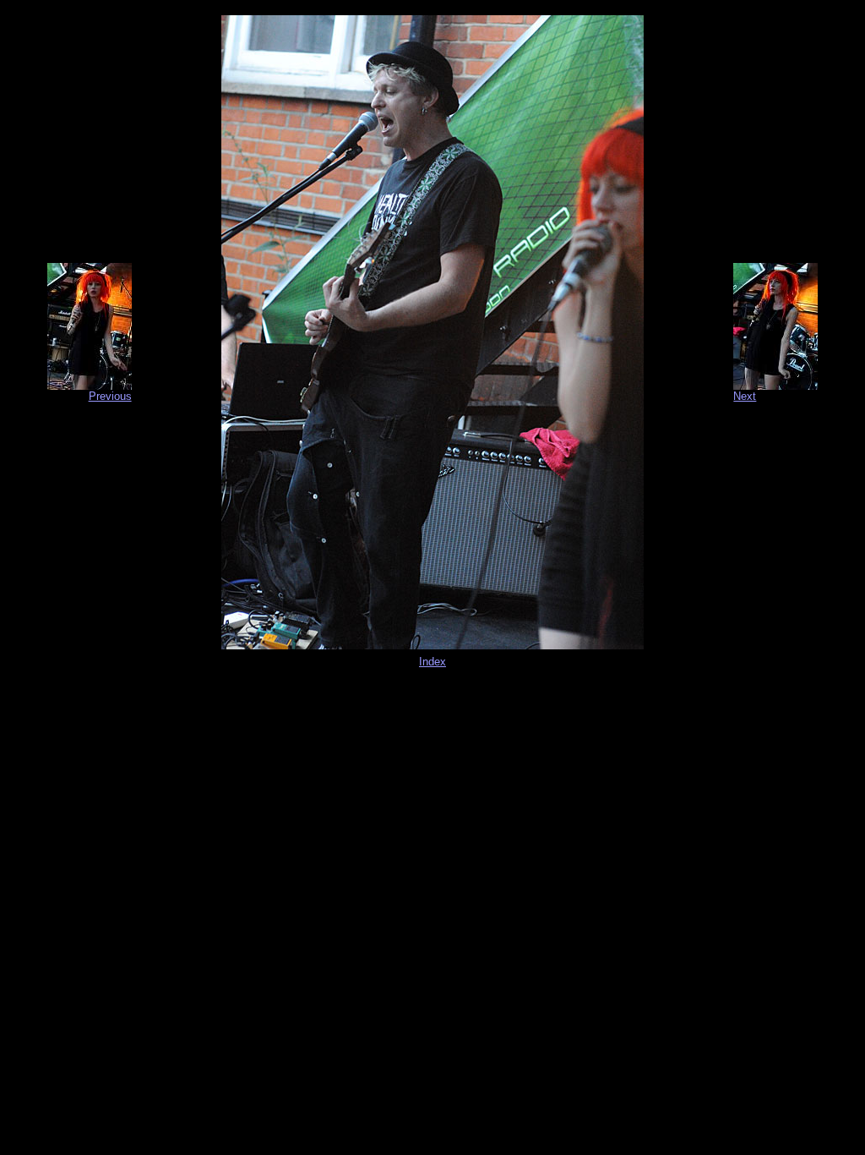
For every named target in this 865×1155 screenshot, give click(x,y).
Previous (110, 396)
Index (432, 661)
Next (744, 396)
